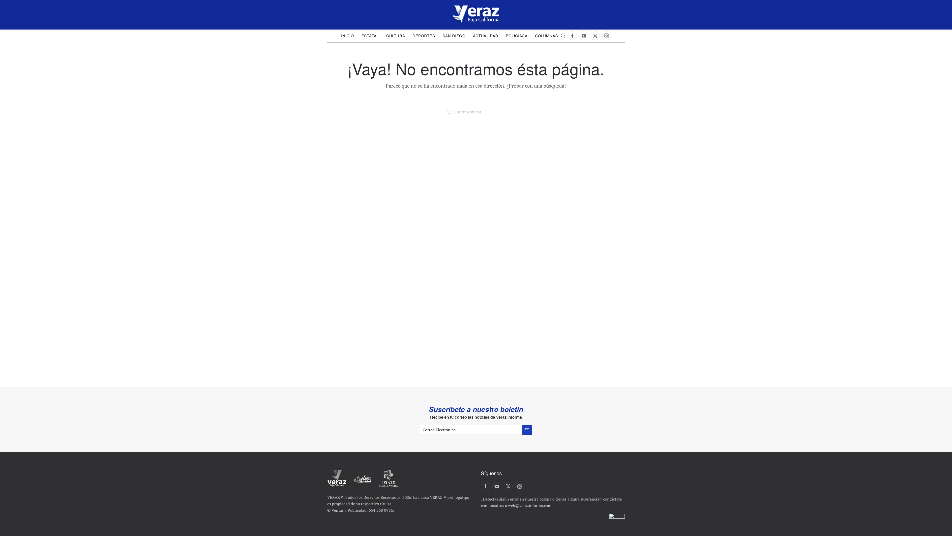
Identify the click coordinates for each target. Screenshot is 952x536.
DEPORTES (424, 35)
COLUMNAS (546, 35)
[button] (563, 36)
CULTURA (395, 35)
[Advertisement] (476, 154)
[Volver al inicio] (476, 15)
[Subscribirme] (527, 430)
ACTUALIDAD (485, 35)
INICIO (347, 35)
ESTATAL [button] (370, 35)
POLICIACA (517, 35)
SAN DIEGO (454, 35)
